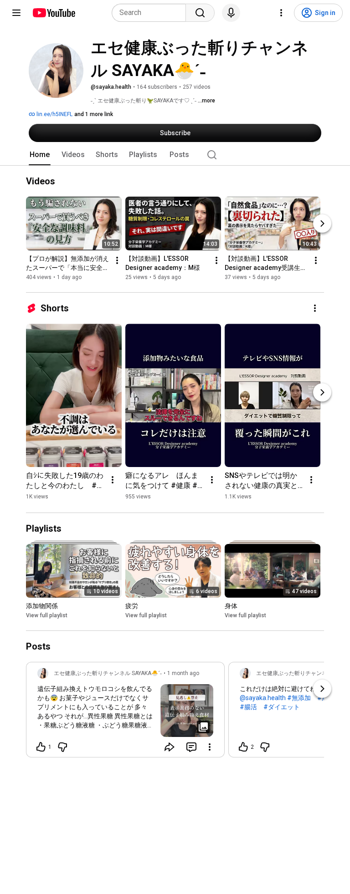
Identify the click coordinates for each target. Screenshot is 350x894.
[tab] (40, 155)
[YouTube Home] (54, 12)
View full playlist (46, 615)
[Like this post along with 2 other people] (243, 747)
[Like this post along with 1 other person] (41, 747)
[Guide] (16, 12)
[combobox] (151, 12)
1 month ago (183, 673)
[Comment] (191, 747)
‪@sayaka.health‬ (263, 697)
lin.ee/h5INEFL (53, 114)
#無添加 (299, 697)
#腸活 (248, 707)
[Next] (322, 223)
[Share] (169, 747)
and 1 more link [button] (93, 114)
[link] (125, 712)
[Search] (200, 13)
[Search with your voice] (231, 13)
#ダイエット (281, 707)
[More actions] (117, 260)
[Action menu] (210, 747)
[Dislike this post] (62, 747)
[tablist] (175, 155)
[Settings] (281, 12)
